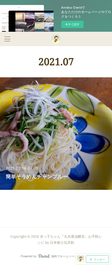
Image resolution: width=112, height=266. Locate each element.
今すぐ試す (72, 24)
